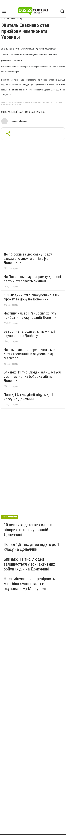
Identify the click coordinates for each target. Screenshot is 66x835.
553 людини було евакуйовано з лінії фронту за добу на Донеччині (32, 297)
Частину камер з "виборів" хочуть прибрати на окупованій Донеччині (31, 315)
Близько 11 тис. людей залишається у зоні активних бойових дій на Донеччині (32, 376)
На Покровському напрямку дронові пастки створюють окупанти (32, 279)
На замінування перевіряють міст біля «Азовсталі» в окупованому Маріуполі (30, 354)
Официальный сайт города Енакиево (23, 111)
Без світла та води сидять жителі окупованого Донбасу (29, 333)
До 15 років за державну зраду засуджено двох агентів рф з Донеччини (28, 258)
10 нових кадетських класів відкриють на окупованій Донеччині (28, 529)
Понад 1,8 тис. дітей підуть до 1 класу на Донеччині (28, 397)
